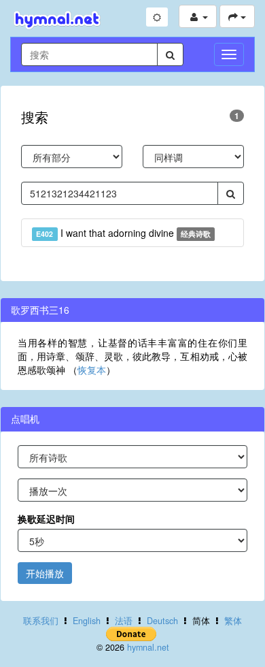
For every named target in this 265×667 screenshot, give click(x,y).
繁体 (233, 621)
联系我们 (40, 621)
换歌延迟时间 (46, 518)
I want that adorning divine (123, 233)
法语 (123, 621)
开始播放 (45, 573)
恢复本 (91, 369)
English (87, 621)
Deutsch (162, 621)
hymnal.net (148, 647)
